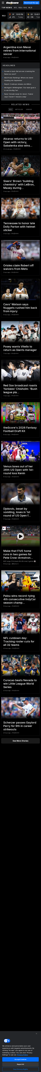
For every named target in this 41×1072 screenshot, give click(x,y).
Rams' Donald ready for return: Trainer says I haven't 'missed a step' (18, 95)
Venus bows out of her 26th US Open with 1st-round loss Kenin (18, 470)
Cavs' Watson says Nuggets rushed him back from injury (20, 308)
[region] (20, 1051)
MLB (30, 8)
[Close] (36, 1033)
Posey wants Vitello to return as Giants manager (20, 348)
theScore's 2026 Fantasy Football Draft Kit (20, 429)
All (10, 109)
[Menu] (3, 2)
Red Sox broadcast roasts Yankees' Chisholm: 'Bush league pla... (20, 389)
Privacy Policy (22, 1055)
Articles (19, 109)
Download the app (31, 3)
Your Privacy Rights (20, 1069)
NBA (20, 8)
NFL (16, 8)
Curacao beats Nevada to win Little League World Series (20, 684)
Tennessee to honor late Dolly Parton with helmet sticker (19, 227)
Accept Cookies (20, 1059)
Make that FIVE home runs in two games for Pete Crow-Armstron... (18, 554)
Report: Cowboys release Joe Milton (17, 84)
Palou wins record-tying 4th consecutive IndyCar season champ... (19, 599)
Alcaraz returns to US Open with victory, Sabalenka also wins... (17, 142)
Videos (29, 109)
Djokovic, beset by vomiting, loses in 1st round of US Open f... (17, 512)
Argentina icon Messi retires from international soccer (19, 51)
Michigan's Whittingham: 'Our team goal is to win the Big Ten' (20, 89)
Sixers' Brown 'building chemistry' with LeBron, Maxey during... (19, 184)
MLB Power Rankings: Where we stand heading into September (18, 79)
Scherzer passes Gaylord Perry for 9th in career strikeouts (19, 726)
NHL (25, 8)
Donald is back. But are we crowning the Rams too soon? (19, 72)
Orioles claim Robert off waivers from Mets (18, 267)
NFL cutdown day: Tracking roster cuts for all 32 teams (18, 641)
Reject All (20, 1064)
